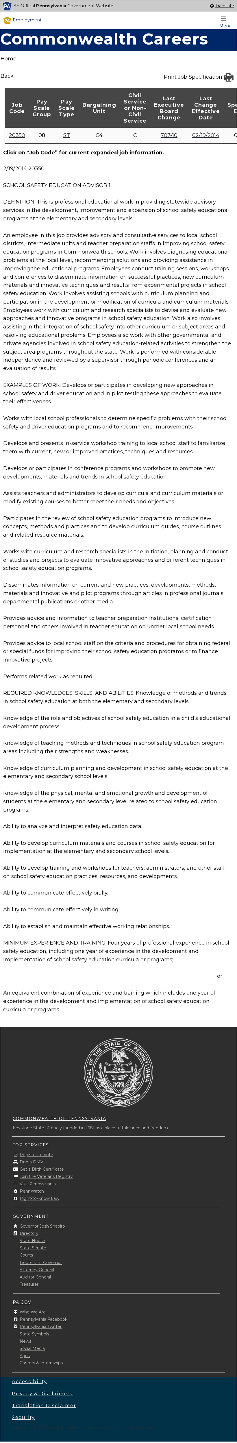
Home (8, 59)
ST (66, 135)
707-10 (169, 135)
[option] (118, 6)
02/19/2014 (205, 135)
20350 (17, 135)
